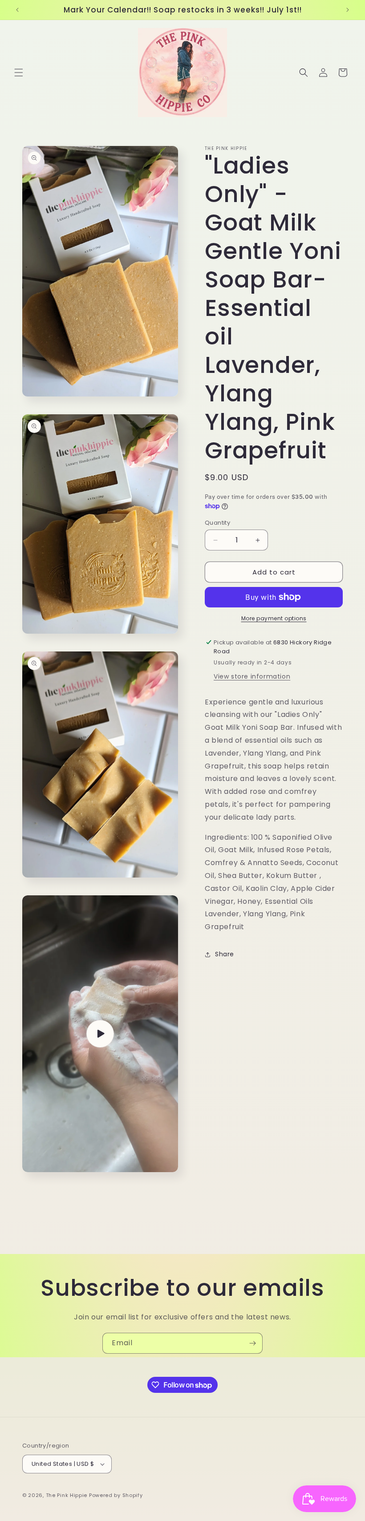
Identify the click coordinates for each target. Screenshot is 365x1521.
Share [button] (224, 954)
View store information (252, 676)
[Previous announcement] (17, 10)
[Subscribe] (252, 1343)
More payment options (274, 618)
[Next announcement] (347, 10)
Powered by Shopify (116, 1495)
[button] (18, 72)
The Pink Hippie (67, 1495)
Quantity (217, 522)
